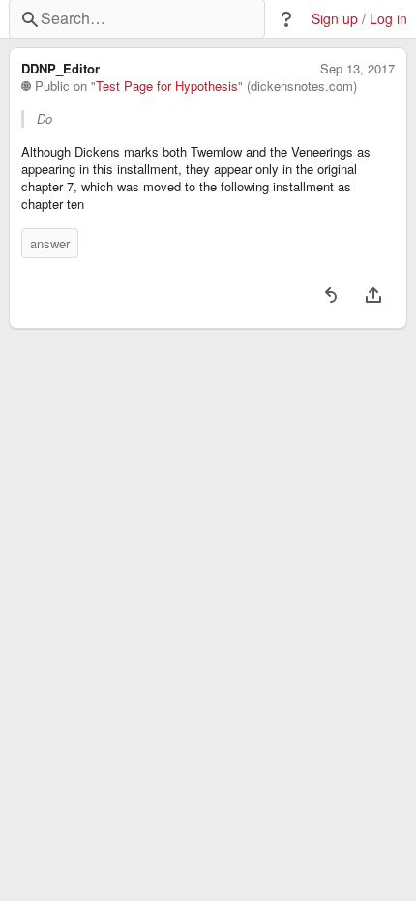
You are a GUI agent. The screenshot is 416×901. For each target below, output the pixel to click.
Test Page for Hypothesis (167, 86)
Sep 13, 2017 (357, 68)
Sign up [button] (335, 19)
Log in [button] (388, 19)
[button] (286, 19)
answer (50, 243)
